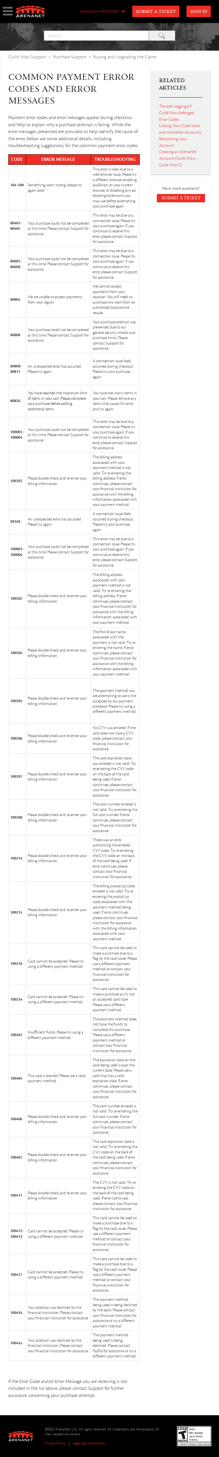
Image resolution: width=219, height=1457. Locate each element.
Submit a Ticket (156, 11)
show (8, 11)
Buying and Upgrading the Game (125, 57)
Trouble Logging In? (175, 106)
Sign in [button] (198, 11)
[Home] (30, 11)
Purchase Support (69, 57)
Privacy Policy (55, 1443)
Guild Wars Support (27, 57)
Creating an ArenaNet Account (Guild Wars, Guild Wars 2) (178, 158)
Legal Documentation (89, 1443)
